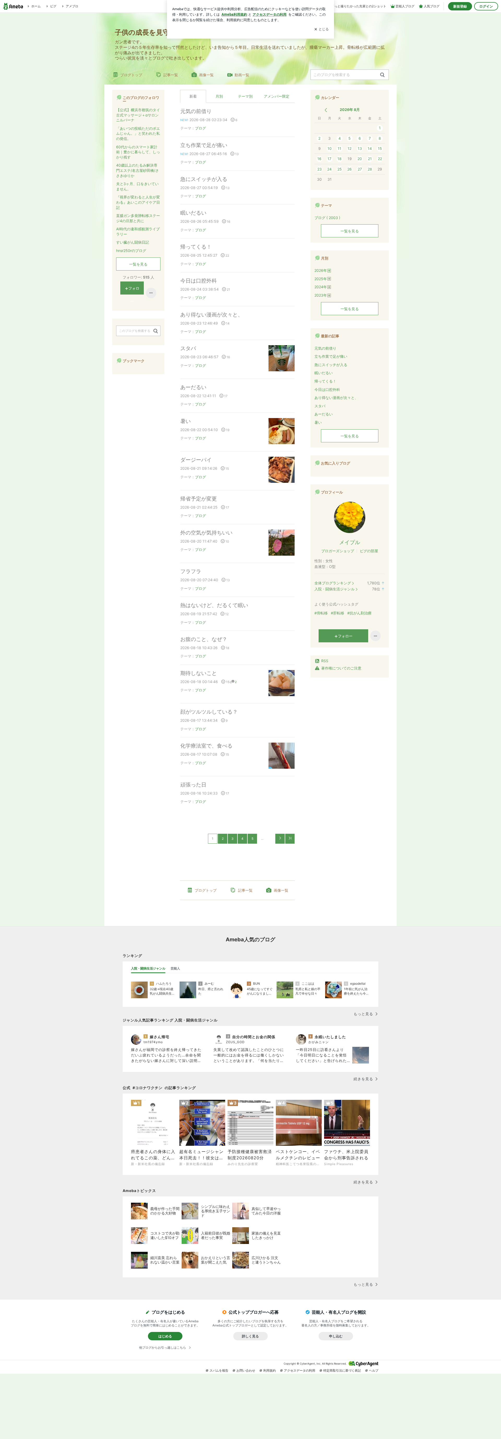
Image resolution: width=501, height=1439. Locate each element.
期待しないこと (198, 673)
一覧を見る (350, 231)
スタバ (188, 348)
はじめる (165, 1336)
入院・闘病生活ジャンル (334, 589)
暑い (185, 421)
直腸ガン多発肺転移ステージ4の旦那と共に (138, 218)
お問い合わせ (245, 1370)
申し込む (336, 1336)
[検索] (382, 75)
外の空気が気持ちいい (206, 533)
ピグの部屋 (369, 551)
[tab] (148, 968)
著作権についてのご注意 (341, 668)
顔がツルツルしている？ (209, 712)
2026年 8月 (350, 109)
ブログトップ (131, 75)
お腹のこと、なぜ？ (203, 639)
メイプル (349, 542)
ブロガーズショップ (337, 551)
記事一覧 (170, 75)
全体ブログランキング (332, 583)
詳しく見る (250, 1336)
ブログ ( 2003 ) (327, 217)
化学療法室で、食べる (206, 746)
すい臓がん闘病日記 (132, 242)
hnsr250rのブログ (131, 250)
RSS (324, 661)
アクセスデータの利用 (299, 1370)
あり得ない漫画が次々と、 (211, 315)
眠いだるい (193, 213)
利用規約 (269, 1370)
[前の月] (325, 110)
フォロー (345, 636)
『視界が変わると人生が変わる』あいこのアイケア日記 (138, 202)
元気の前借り (196, 111)
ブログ (200, 128)
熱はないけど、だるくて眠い (214, 605)
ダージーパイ (196, 460)
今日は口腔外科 (198, 281)
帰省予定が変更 (198, 499)
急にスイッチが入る (203, 179)
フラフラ (190, 571)
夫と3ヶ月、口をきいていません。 (137, 186)
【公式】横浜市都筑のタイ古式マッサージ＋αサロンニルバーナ (138, 115)
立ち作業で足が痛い (203, 145)
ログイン (486, 6)
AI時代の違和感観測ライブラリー (138, 231)
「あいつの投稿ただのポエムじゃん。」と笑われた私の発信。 (138, 133)
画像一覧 (206, 75)
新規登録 (460, 6)
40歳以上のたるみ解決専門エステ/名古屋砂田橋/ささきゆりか (137, 170)
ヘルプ (373, 1370)
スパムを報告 (219, 1370)
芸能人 (175, 968)
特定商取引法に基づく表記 (342, 1370)
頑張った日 (193, 785)
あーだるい (193, 387)
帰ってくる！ (196, 247)
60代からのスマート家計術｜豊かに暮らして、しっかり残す (138, 152)
